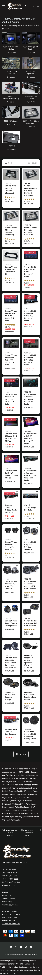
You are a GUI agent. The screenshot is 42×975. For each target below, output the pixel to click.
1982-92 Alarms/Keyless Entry (11, 97)
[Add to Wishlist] (17, 171)
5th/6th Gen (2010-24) (11, 882)
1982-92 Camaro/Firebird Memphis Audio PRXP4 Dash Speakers (30, 584)
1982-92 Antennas (11, 121)
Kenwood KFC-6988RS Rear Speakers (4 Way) (30, 695)
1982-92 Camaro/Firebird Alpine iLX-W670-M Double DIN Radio (11, 315)
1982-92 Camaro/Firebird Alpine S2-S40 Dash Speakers (30, 544)
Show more (21, 754)
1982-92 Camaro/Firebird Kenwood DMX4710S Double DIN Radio (30, 359)
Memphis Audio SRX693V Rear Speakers (11, 731)
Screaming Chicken (17, 954)
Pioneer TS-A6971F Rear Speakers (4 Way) (10, 695)
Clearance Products (9, 885)
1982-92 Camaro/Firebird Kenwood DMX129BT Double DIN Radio (11, 398)
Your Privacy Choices (10, 905)
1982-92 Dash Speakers (11, 72)
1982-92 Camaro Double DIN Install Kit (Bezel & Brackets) (11, 188)
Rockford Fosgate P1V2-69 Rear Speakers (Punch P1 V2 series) (30, 661)
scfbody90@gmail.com (11, 923)
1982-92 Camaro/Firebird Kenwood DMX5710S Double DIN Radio (11, 359)
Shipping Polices (8, 898)
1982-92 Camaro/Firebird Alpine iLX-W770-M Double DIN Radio (30, 270)
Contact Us (6, 895)
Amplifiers (11, 146)
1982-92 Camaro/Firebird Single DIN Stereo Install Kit (11, 269)
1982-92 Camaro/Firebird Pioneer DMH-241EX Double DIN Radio (11, 436)
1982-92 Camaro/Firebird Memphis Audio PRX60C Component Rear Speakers (11, 661)
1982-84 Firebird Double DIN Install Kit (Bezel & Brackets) (11, 230)
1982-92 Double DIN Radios (11, 48)
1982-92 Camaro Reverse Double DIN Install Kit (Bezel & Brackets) (30, 189)
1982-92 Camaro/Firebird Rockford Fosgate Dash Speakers (11, 544)
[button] (3, 6)
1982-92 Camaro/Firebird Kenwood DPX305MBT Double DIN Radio (30, 398)
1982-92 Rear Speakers (31, 72)
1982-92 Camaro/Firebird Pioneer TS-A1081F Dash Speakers (11, 584)
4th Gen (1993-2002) (10, 879)
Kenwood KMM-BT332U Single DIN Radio (11, 508)
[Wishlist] (32, 6)
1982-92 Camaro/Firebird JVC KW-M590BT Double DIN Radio (11, 473)
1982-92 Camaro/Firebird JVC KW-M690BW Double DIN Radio (30, 437)
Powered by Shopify (30, 954)
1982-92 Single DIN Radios (30, 48)
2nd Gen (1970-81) (9, 873)
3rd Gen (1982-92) (9, 876)
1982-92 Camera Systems (30, 97)
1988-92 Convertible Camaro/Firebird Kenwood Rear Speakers (30, 734)
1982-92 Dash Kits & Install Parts (31, 122)
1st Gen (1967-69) (9, 869)
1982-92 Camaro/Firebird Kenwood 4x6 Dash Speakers (30, 622)
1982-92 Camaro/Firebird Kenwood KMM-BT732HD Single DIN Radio (30, 474)
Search (5, 892)
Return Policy (7, 902)
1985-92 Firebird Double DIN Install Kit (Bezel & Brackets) (30, 230)
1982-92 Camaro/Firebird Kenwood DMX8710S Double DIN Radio (30, 315)
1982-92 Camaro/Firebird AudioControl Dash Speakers (11, 622)
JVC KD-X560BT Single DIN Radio (30, 507)
